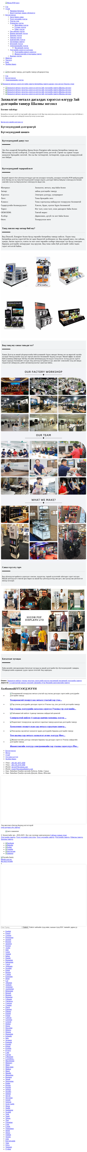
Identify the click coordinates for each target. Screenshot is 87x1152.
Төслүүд (8, 60)
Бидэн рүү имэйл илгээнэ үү (12, 122)
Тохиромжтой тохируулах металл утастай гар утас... (36, 700)
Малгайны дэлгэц (21, 25)
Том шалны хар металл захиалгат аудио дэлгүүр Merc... (37, 735)
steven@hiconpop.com (19, 767)
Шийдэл (8, 58)
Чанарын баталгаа (17, 11)
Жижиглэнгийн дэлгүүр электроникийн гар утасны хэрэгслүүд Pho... (44, 746)
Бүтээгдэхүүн (10, 15)
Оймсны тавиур (76, 837)
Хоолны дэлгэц (16, 35)
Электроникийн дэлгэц (19, 46)
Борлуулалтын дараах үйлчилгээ (22, 13)
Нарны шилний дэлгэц (19, 33)
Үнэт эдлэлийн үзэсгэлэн (26, 837)
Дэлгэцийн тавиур (8, 837)
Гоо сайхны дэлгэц (17, 31)
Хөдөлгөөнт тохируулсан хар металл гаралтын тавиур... (38, 726)
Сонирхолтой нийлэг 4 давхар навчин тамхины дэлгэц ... (38, 717)
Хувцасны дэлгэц (17, 23)
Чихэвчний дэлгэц (21, 48)
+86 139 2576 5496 (18, 765)
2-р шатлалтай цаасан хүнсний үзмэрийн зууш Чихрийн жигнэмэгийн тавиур (39, 683)
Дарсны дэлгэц (16, 37)
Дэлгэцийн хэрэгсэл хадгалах (21, 50)
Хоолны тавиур (7, 839)
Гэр (6, 7)
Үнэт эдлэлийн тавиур (45, 837)
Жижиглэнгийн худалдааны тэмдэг (28, 54)
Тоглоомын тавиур (17, 42)
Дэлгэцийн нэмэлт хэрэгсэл (25, 52)
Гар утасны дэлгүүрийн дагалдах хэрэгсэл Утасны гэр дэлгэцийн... (43, 709)
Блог (7, 62)
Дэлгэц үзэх (14, 21)
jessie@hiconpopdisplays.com (22, 769)
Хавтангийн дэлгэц (17, 40)
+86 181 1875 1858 (18, 763)
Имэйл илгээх (6, 859)
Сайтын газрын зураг (58, 835)
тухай (7, 9)
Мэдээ (7, 753)
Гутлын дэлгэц (20, 27)
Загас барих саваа (17, 17)
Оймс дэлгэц (19, 29)
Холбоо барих (10, 64)
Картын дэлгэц (16, 56)
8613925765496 (7, 861)
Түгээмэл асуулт (11, 757)
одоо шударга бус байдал (10, 827)
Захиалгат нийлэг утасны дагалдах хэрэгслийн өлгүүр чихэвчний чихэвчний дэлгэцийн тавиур (44, 681)
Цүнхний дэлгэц (16, 44)
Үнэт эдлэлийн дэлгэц (18, 19)
